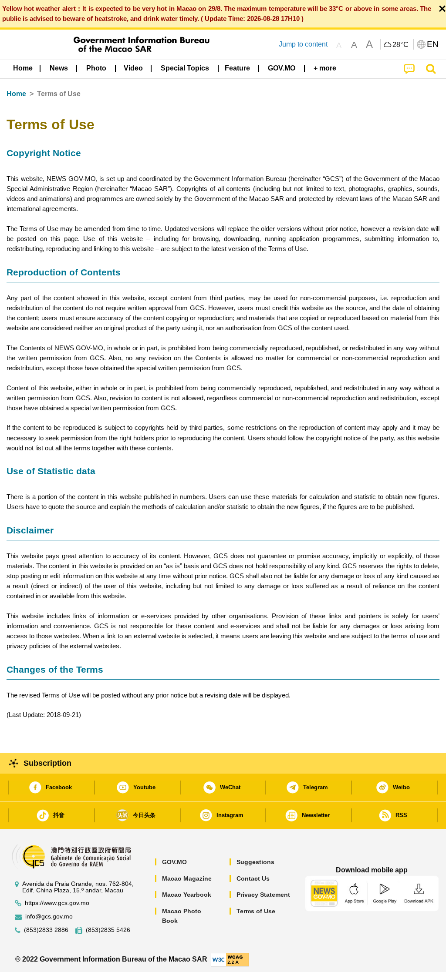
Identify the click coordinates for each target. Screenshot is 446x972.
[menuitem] (58, 68)
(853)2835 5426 (108, 930)
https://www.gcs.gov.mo (57, 903)
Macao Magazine (187, 878)
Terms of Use (256, 911)
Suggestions (255, 861)
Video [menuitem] (133, 68)
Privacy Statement (263, 894)
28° (400, 44)
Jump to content (303, 44)
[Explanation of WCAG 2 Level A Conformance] (230, 959)
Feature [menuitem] (237, 68)
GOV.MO (174, 861)
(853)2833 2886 (46, 930)
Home (16, 93)
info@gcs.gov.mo (49, 916)
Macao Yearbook (186, 894)
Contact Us (253, 878)
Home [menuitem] (23, 68)
